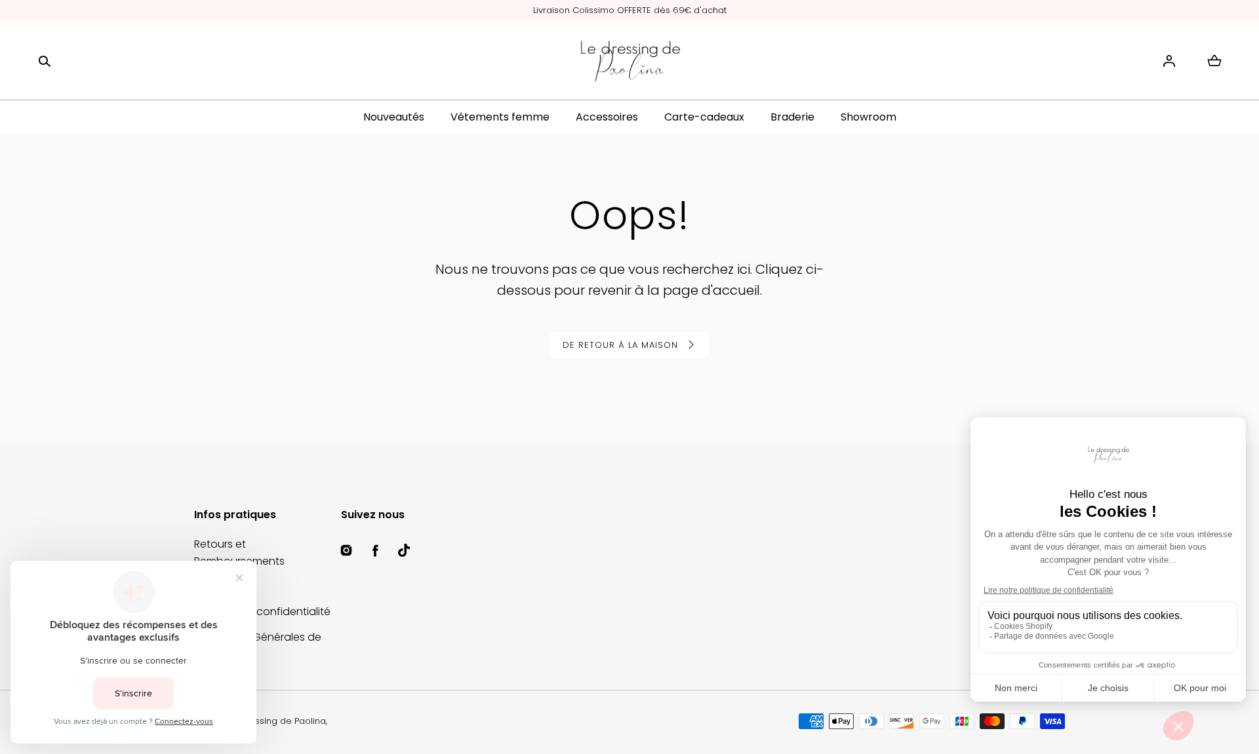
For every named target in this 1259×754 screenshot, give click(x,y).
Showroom (868, 116)
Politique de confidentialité (262, 611)
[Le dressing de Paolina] (629, 61)
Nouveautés (393, 116)
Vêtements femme (500, 116)
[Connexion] (1169, 61)
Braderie (792, 116)
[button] (44, 60)
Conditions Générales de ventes (257, 646)
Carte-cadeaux (704, 116)
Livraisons (218, 586)
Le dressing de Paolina (277, 721)
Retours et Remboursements (239, 553)
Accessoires (607, 116)
